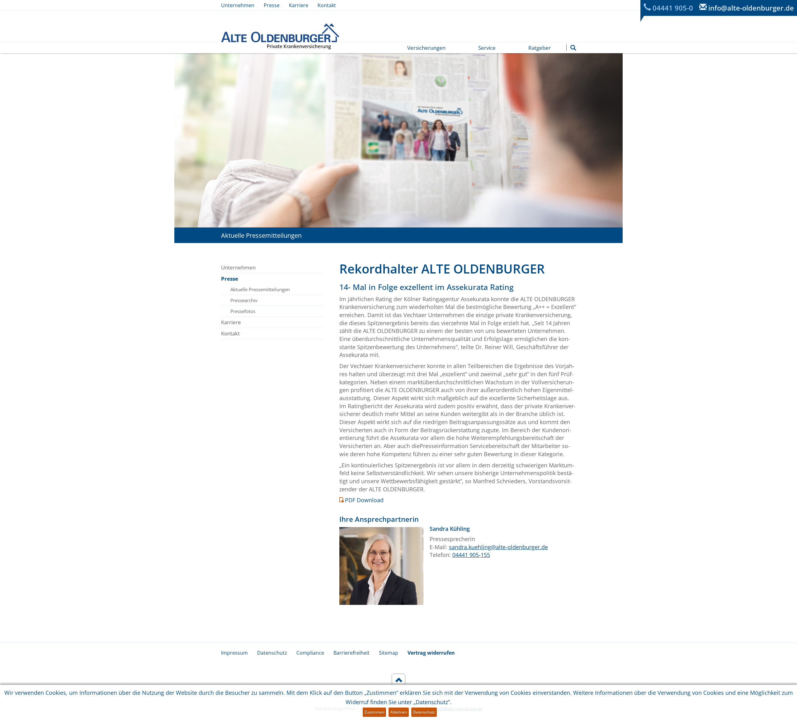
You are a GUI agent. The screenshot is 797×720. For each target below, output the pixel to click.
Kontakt (327, 5)
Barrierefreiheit (351, 652)
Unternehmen (237, 5)
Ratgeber (539, 47)
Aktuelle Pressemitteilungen (260, 289)
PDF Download (364, 500)
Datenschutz (272, 652)
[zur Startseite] (280, 36)
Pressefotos (242, 311)
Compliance (310, 652)
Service (487, 47)
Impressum (234, 652)
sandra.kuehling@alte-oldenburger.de (498, 547)
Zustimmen (374, 712)
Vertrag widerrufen (431, 652)
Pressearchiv (243, 300)
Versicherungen (426, 47)
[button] (573, 47)
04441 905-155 (471, 555)
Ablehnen (398, 712)
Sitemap (388, 652)
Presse (272, 5)
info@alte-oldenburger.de (751, 7)
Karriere (298, 5)
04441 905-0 (673, 7)
